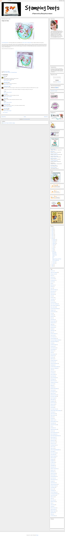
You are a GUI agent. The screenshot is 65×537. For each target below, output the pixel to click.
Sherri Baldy (52, 451)
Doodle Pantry (53, 327)
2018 (52, 229)
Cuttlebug (52, 314)
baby (51, 283)
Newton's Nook (53, 404)
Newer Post (4, 116)
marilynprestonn (6, 86)
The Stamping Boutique (5, 42)
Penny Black (52, 423)
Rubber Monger (53, 437)
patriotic (52, 416)
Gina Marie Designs (54, 344)
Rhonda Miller (6, 82)
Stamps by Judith (53, 473)
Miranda (5, 98)
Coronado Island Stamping (55, 308)
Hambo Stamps (53, 149)
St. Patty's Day (53, 462)
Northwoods (52, 405)
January (54, 263)
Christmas (52, 297)
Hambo (52, 352)
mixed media (53, 390)
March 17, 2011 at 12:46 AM (8, 96)
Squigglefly (52, 460)
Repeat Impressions (54, 158)
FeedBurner (59, 81)
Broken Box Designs (54, 289)
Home (25, 116)
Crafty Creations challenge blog (26, 42)
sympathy (52, 481)
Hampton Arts (53, 355)
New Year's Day (53, 402)
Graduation (52, 346)
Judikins (52, 369)
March (54, 251)
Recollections (53, 427)
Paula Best (52, 418)
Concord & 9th (53, 302)
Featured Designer (53, 338)
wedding (52, 506)
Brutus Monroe (53, 291)
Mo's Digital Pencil (53, 391)
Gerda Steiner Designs (54, 341)
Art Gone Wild (53, 278)
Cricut (51, 313)
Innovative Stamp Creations (55, 366)
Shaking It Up (54, 253)
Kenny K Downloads (54, 377)
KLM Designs (53, 379)
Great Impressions (53, 347)
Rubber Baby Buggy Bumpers (55, 435)
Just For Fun (53, 371)
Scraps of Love (53, 443)
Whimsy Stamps (53, 509)
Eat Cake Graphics (53, 333)
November (54, 240)
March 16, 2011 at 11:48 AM (8, 84)
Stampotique (52, 471)
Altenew (52, 275)
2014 (52, 234)
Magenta (52, 385)
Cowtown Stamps (53, 311)
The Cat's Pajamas (53, 492)
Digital (9, 72)
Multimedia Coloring (54, 394)
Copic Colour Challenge (54, 303)
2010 (52, 264)
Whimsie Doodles (53, 507)
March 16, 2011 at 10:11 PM (8, 92)
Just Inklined (52, 372)
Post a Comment (5, 112)
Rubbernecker (53, 440)
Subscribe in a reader (54, 90)
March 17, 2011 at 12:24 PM (8, 102)
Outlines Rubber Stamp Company (56, 410)
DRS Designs (53, 151)
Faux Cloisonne (53, 336)
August (54, 244)
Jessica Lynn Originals (54, 368)
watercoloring (53, 504)
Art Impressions (53, 280)
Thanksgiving (53, 490)
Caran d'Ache (53, 294)
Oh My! (53, 256)
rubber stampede (53, 438)
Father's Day (53, 335)
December (54, 239)
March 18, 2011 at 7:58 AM (7, 110)
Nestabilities (52, 401)
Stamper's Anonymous (54, 468)
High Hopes (52, 358)
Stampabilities (53, 465)
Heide (4, 76)
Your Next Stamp (53, 515)
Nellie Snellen (53, 399)
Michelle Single (6, 104)
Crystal (5, 94)
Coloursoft (52, 300)
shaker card (52, 446)
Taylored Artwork (53, 482)
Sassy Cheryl (6, 108)
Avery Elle (52, 281)
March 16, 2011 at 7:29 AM (7, 80)
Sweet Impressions (53, 479)
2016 (52, 231)
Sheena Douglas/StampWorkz (55, 449)
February (54, 261)
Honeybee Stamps (53, 360)
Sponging (52, 459)
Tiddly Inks (52, 496)
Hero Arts (52, 357)
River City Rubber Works (54, 432)
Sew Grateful (54, 252)
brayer (52, 288)
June (53, 247)
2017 (52, 230)
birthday (52, 286)
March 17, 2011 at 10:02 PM (8, 106)
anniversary (52, 277)
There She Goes (53, 495)
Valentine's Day (53, 501)
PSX (51, 426)
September (54, 243)
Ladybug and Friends (54, 382)
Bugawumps (52, 292)
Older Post (46, 116)
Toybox (52, 498)
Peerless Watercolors (54, 421)
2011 (52, 238)
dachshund (52, 316)
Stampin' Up (52, 470)
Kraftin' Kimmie (53, 380)
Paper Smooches (53, 415)
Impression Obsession (54, 363)
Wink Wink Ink (53, 512)
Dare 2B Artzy (53, 319)
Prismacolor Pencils (54, 424)
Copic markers (6, 72)
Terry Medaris (53, 487)
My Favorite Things (53, 165)
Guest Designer (53, 349)
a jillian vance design (54, 272)
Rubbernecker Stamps (54, 153)
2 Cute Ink (52, 270)
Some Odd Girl (53, 454)
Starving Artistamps (53, 476)
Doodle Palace (53, 325)
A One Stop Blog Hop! (55, 260)
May (53, 248)
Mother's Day (53, 393)
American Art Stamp (54, 167)
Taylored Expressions (54, 484)
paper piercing (53, 413)
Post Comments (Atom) (26, 119)
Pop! (53, 257)
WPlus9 (52, 514)
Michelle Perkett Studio (54, 388)
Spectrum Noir (53, 457)
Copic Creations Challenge (55, 305)
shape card (52, 448)
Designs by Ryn (53, 322)
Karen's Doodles (53, 374)
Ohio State (52, 407)
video (51, 503)
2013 (52, 235)
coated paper (53, 299)
